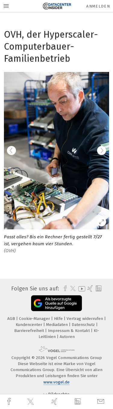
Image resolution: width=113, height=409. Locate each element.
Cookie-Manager (35, 318)
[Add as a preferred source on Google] (56, 303)
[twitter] (31, 402)
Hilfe (59, 318)
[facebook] (9, 401)
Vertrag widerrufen (85, 318)
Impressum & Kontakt (69, 330)
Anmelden (98, 6)
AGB (11, 318)
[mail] (101, 401)
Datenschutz (84, 324)
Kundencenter (29, 324)
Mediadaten (57, 324)
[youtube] (80, 289)
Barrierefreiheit (29, 330)
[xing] (55, 401)
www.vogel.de (56, 382)
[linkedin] (78, 402)
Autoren (67, 336)
